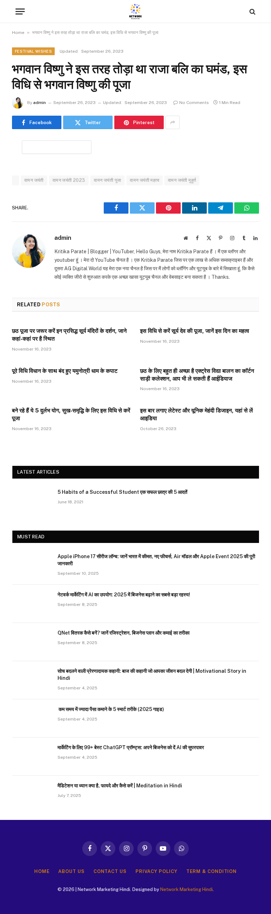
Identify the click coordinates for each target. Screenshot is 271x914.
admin (39, 102)
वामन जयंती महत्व (144, 180)
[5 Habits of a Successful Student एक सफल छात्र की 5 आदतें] (31, 501)
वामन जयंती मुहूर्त (182, 180)
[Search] (251, 11)
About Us (71, 871)
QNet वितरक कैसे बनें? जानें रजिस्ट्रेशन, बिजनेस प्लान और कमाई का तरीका (123, 633)
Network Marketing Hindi (186, 889)
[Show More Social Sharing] (172, 122)
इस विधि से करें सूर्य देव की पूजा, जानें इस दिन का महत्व (194, 331)
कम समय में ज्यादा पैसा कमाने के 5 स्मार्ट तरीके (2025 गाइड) (111, 709)
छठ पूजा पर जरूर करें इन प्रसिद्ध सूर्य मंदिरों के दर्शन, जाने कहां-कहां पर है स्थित (69, 335)
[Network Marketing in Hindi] (135, 11)
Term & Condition (211, 871)
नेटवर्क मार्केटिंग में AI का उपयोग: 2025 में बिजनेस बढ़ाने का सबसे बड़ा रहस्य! (124, 594)
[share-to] (56, 146)
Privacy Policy (156, 871)
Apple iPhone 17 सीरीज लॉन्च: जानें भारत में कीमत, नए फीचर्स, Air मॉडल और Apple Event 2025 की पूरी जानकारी (156, 560)
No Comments (194, 102)
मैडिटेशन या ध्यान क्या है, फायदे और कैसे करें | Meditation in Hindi (120, 785)
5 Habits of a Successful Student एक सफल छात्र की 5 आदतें (122, 492)
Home (18, 32)
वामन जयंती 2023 (69, 180)
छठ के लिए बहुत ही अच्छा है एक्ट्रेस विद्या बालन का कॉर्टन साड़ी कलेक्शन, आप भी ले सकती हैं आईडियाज (197, 375)
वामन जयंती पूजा (107, 180)
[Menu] (20, 11)
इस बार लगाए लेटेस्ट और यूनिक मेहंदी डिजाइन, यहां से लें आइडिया (196, 414)
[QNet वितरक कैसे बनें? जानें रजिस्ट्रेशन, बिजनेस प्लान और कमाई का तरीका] (31, 642)
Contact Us (110, 871)
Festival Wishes (33, 51)
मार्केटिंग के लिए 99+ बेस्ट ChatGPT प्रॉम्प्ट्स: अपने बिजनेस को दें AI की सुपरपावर (131, 747)
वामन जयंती (34, 180)
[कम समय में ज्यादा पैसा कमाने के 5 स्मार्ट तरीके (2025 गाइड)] (31, 718)
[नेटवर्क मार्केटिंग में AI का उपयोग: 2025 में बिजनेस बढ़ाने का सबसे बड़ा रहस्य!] (31, 603)
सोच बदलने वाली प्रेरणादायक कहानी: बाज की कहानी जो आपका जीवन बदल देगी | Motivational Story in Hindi (152, 674)
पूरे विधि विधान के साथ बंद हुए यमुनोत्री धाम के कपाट (65, 371)
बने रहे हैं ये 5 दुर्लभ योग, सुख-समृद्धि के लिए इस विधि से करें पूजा (71, 414)
